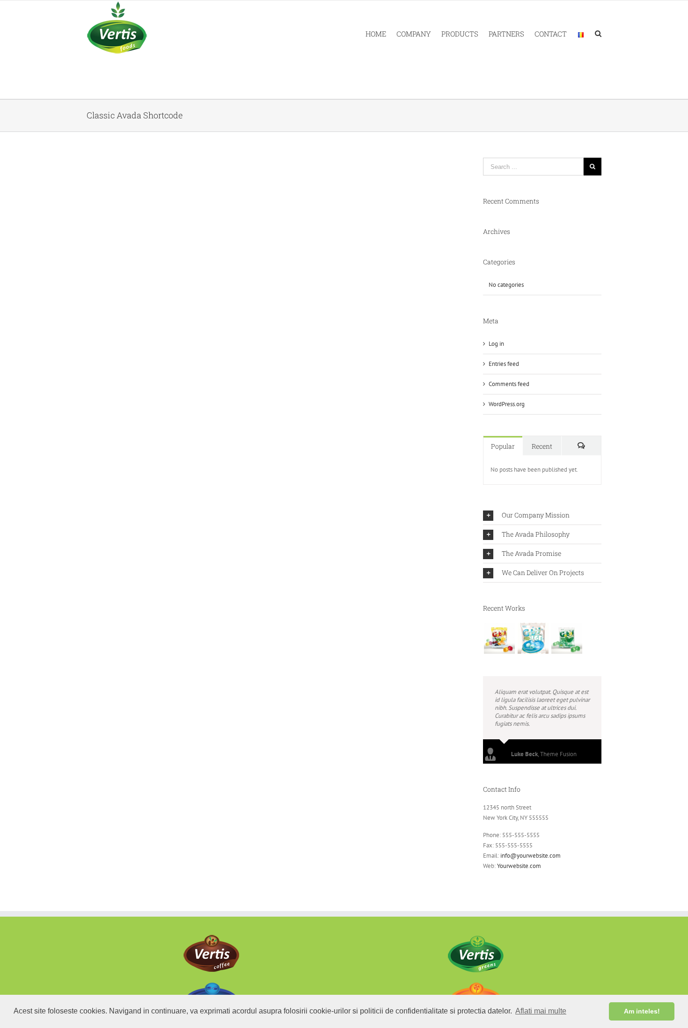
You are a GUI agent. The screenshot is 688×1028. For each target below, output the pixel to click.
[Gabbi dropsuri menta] (566, 638)
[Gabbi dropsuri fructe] (499, 638)
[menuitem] (381, 32)
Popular (503, 446)
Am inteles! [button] (642, 1011)
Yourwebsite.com (519, 866)
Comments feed (509, 384)
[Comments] (581, 445)
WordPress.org (507, 404)
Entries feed (504, 364)
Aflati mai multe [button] (540, 1011)
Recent (542, 446)
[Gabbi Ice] (533, 638)
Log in (496, 344)
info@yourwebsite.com (530, 856)
